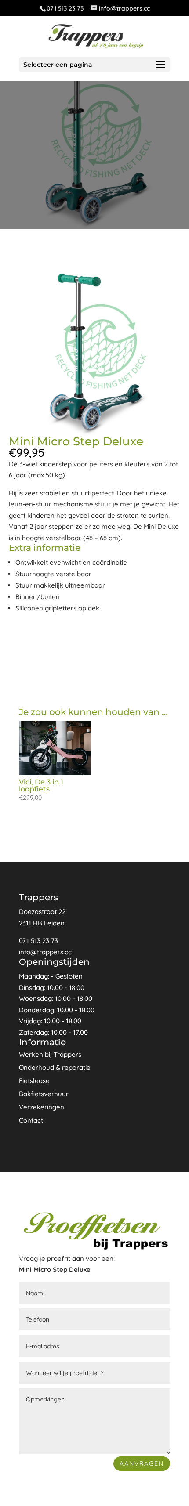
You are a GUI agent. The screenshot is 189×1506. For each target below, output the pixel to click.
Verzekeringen (41, 1107)
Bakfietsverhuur (44, 1094)
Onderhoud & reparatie (55, 1067)
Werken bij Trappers (50, 1054)
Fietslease (34, 1080)
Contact (31, 1120)
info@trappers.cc (45, 952)
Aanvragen (142, 1463)
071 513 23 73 (65, 8)
